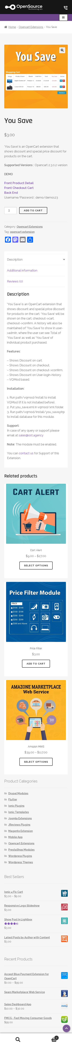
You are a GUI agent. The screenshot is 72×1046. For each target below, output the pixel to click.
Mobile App (15, 837)
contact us (26, 453)
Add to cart (33, 210)
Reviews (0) (15, 281)
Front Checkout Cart (19, 188)
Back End (11, 192)
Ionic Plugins (16, 805)
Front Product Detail (19, 183)
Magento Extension (20, 831)
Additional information (22, 270)
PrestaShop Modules (21, 849)
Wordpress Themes (20, 862)
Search (18, 1039)
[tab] (36, 259)
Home (12, 27)
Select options (36, 565)
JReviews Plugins (19, 824)
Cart (46, 1036)
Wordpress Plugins (20, 856)
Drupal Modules (18, 793)
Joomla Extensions (20, 818)
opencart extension (22, 231)
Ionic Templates (18, 812)
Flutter (12, 799)
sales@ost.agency (31, 435)
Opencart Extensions (31, 27)
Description (15, 259)
